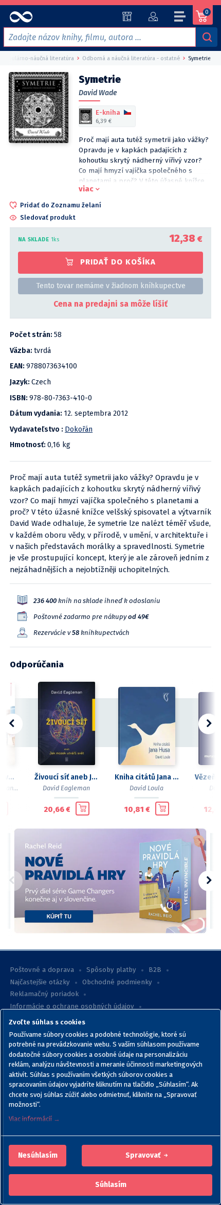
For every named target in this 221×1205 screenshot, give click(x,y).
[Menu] (180, 18)
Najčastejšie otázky (40, 982)
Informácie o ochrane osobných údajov (72, 1006)
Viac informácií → (34, 1119)
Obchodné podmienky (117, 982)
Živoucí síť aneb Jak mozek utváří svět (66, 777)
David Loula (146, 788)
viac (86, 188)
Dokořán (79, 429)
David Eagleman (66, 788)
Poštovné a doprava (42, 970)
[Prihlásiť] (153, 16)
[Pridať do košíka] (82, 809)
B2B (155, 970)
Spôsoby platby (111, 970)
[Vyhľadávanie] (206, 37)
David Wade (98, 92)
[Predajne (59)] (127, 16)
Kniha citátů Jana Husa (146, 777)
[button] (38, 1155)
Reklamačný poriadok (44, 994)
